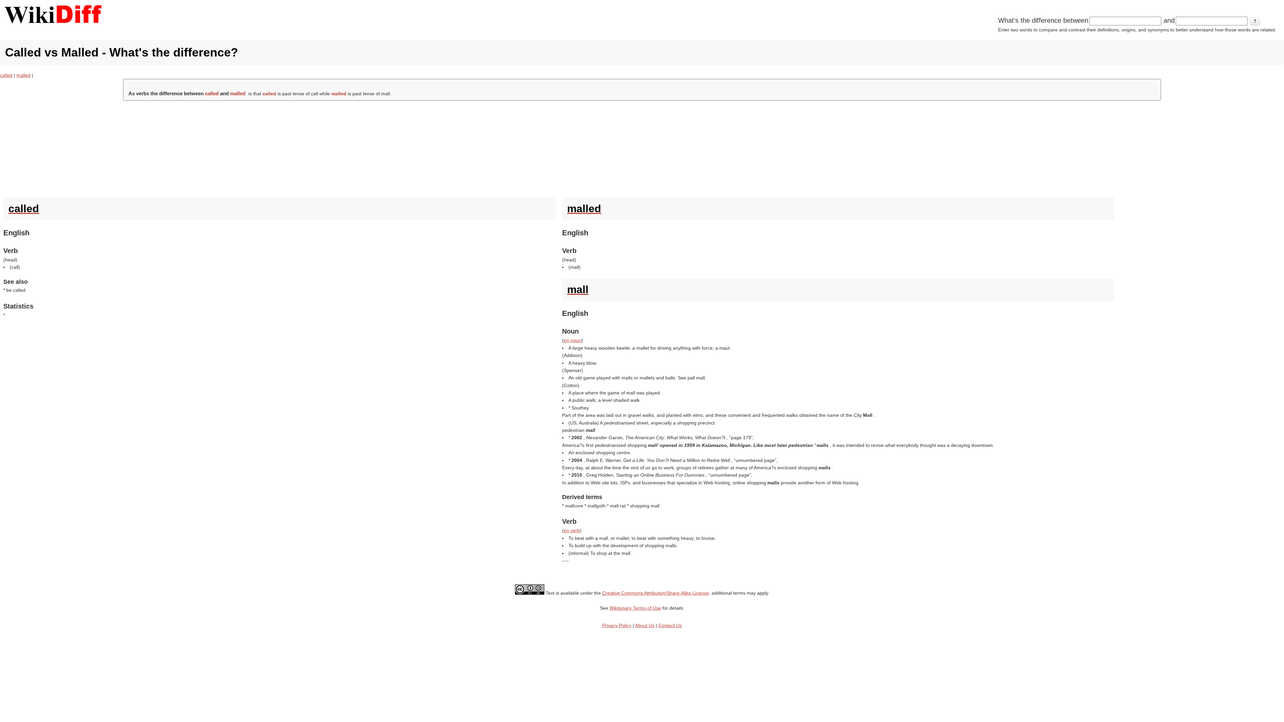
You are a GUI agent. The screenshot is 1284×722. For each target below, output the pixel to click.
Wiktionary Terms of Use (635, 608)
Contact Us (670, 625)
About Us (644, 625)
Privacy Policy (616, 625)
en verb (572, 530)
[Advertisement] (642, 147)
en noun (572, 340)
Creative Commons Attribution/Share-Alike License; (656, 593)
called (6, 75)
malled (23, 75)
